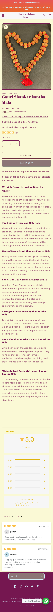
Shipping (5, 112)
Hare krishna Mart (25, 598)
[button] (3, 15)
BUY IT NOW (26, 163)
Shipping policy (28, 606)
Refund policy (16, 602)
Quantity (6, 137)
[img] (8, 132)
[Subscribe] (41, 576)
